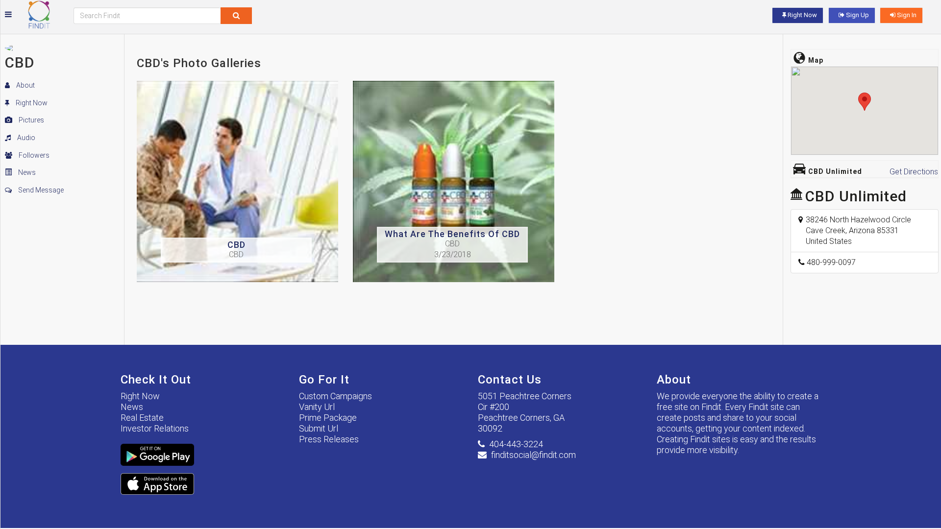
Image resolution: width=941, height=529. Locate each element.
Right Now (31, 103)
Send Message (40, 190)
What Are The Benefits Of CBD (452, 234)
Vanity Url (317, 407)
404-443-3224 (516, 444)
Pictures (30, 120)
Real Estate (142, 417)
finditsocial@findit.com (533, 455)
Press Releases (329, 439)
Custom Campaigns (335, 396)
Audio (25, 138)
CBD (236, 245)
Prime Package (328, 417)
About (25, 85)
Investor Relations (155, 428)
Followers (33, 155)
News (26, 172)
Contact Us (510, 379)
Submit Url (318, 428)
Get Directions (914, 171)
